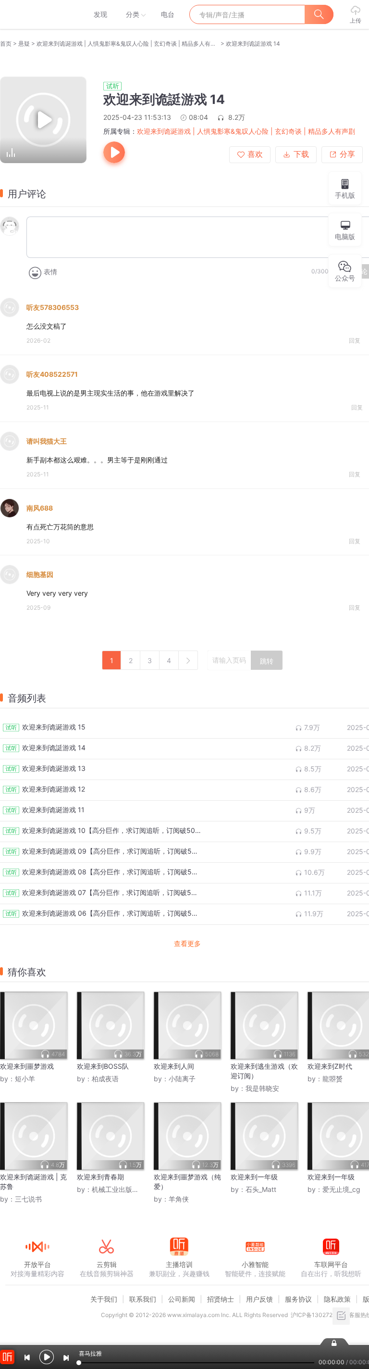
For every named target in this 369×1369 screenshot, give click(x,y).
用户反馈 (259, 1299)
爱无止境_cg (341, 1189)
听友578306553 (52, 307)
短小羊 (25, 1079)
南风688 (39, 508)
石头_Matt (261, 1189)
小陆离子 (182, 1079)
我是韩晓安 (262, 1088)
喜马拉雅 (37, 14)
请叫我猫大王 (46, 441)
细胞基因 (39, 574)
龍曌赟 (332, 1079)
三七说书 (28, 1199)
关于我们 (103, 1299)
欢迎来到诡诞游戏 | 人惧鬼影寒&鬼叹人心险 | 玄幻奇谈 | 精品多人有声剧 (128, 43)
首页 (6, 43)
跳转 (266, 661)
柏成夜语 (105, 1079)
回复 (354, 340)
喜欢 (255, 154)
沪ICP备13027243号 (318, 1314)
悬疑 (24, 43)
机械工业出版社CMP (123, 1189)
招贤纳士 (220, 1299)
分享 (347, 154)
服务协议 (298, 1299)
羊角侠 (179, 1199)
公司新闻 (181, 1299)
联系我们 (142, 1299)
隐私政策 (337, 1299)
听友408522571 (52, 374)
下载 (301, 154)
